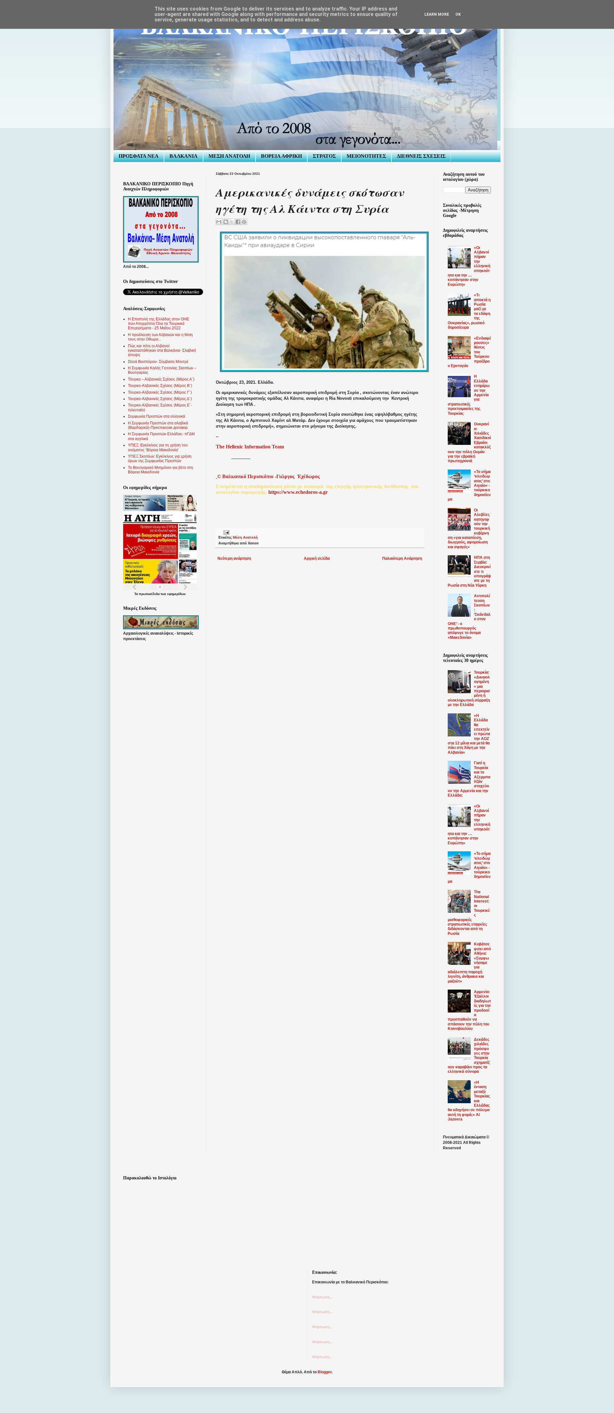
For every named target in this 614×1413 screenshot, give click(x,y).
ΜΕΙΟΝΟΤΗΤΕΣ (366, 156)
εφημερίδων (176, 594)
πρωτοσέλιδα (149, 594)
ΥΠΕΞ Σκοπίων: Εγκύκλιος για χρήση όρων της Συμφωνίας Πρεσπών (160, 458)
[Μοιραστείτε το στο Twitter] (232, 222)
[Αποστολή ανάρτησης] (225, 532)
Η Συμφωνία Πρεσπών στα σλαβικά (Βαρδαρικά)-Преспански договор (158, 425)
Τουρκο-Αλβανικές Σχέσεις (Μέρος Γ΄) (160, 392)
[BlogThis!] (226, 222)
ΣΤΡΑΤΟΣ (324, 156)
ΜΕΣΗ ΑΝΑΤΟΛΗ (229, 156)
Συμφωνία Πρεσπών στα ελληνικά (156, 416)
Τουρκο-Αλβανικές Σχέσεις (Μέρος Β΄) (160, 385)
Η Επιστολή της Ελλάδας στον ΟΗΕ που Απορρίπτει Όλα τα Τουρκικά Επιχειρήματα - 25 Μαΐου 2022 (158, 324)
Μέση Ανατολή (245, 537)
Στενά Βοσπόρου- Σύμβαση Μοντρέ (158, 361)
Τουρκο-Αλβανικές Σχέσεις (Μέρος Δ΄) (160, 399)
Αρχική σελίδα (317, 558)
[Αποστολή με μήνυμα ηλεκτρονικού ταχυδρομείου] (219, 222)
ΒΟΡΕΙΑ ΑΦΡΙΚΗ (281, 156)
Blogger (325, 1372)
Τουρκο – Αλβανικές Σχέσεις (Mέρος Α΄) (161, 379)
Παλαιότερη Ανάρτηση (402, 558)
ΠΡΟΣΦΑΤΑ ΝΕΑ (139, 156)
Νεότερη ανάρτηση (234, 558)
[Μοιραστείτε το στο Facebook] (238, 222)
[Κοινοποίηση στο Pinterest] (244, 222)
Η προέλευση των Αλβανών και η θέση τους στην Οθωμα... (160, 337)
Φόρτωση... (322, 1297)
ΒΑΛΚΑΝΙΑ (183, 156)
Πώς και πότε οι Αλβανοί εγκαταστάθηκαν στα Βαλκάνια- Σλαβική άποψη (162, 350)
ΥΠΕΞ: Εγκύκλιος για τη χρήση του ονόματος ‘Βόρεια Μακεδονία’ (158, 447)
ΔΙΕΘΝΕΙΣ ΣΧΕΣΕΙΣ (421, 156)
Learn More (436, 14)
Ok (458, 14)
